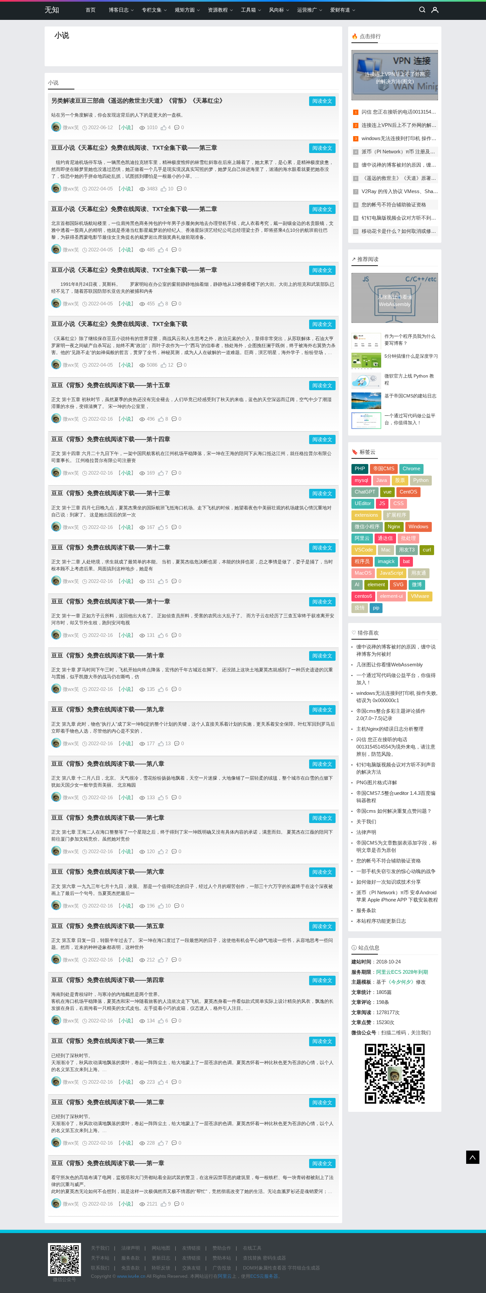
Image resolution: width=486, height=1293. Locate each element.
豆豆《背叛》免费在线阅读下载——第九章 (107, 709)
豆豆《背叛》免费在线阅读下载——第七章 (107, 817)
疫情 (360, 607)
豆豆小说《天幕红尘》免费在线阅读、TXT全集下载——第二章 (134, 209)
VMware (420, 596)
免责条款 (130, 1267)
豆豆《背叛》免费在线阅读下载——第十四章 (110, 439)
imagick (386, 561)
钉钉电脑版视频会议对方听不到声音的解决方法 (414, 218)
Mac (386, 549)
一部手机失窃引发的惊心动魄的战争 (396, 871)
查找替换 (252, 1258)
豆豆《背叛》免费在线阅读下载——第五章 (107, 926)
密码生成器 (274, 1258)
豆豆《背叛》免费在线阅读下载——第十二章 (110, 547)
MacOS (363, 573)
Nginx (394, 526)
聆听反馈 (161, 1267)
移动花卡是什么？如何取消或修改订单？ (406, 231)
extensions (366, 515)
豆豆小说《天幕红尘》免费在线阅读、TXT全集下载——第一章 (134, 270)
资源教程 (218, 10)
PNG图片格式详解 (376, 782)
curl (427, 549)
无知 (52, 10)
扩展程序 (396, 515)
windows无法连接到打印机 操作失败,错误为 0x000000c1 (423, 138)
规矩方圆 (185, 10)
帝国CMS (383, 468)
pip (376, 607)
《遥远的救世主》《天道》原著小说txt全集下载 (414, 178)
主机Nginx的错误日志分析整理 (390, 729)
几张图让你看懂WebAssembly (389, 664)
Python (420, 480)
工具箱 (248, 10)
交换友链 (191, 1267)
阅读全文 (322, 101)
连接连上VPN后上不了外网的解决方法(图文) (411, 125)
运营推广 (307, 10)
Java (381, 480)
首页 (91, 10)
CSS (398, 503)
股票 (400, 480)
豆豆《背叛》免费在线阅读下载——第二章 (107, 1102)
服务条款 (366, 910)
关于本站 (100, 1258)
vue (387, 491)
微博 (417, 584)
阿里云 (362, 538)
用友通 (418, 573)
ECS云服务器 (264, 1276)
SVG (398, 584)
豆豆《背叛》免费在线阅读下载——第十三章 (110, 493)
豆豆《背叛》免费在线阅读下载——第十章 (107, 655)
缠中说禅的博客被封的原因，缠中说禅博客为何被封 (419, 165)
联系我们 (100, 1267)
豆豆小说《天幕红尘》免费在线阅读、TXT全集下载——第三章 (134, 147)
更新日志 (161, 1258)
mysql (361, 480)
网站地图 (161, 1248)
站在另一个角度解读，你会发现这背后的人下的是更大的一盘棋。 (118, 115)
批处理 (408, 538)
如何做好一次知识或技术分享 (388, 882)
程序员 (362, 561)
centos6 (363, 596)
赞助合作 (222, 1248)
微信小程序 (367, 526)
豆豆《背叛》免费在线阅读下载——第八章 (107, 763)
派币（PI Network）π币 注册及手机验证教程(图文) (417, 151)
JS (382, 503)
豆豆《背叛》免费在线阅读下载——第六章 (107, 871)
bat (406, 561)
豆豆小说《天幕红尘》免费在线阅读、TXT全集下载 (119, 324)
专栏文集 (152, 10)
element (376, 584)
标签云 (368, 452)
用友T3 (407, 549)
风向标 (276, 10)
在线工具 (252, 1248)
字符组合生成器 (304, 1267)
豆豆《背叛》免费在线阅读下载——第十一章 (110, 601)
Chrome (411, 468)
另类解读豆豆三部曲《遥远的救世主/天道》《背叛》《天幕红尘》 (138, 100)
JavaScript (391, 573)
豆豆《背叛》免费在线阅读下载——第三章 (107, 1041)
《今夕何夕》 (401, 982)
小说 (126, 127)
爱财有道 (340, 10)
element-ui (391, 596)
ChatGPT (365, 491)
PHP (360, 468)
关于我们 (366, 821)
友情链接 (191, 1248)
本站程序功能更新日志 (381, 921)
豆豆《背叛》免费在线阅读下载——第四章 (107, 980)
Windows (418, 526)
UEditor (363, 503)
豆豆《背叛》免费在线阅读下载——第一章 (107, 1163)
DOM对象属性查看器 (264, 1267)
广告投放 (222, 1267)
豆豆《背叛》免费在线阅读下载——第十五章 (110, 385)
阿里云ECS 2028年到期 (402, 972)
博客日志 (119, 10)
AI (357, 584)
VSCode (364, 549)
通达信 (385, 538)
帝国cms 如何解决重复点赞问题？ (394, 811)
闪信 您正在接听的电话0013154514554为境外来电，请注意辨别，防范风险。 (395, 747)
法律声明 (366, 832)
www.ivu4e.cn (131, 1276)
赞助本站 (222, 1258)
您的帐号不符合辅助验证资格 (394, 204)
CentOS (408, 491)
